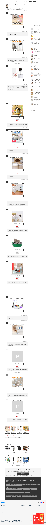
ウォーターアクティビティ (26, 484)
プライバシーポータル (26, 520)
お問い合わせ (2, 520)
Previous (5, 428)
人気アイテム (22, 1)
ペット (6, 437)
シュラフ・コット (24, 488)
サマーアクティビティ (32, 484)
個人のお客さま (3, 505)
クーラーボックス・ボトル (29, 488)
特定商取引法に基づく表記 (4, 521)
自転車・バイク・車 (15, 484)
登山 (9, 484)
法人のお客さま (23, 505)
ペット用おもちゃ (15, 437)
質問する (31, 1)
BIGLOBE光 (23, 507)
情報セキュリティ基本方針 (11, 521)
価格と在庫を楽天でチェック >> (24, 31)
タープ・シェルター (10, 488)
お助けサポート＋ (4, 513)
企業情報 (30, 505)
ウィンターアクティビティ (37, 484)
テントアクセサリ (14, 488)
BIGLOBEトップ (21, 521)
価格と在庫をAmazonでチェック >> (24, 84)
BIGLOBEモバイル (4, 510)
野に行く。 (7, 465)
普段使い (14, 485)
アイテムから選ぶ (33, 110)
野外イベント (7, 485)
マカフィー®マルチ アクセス (24, 515)
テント (6, 488)
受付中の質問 (17, 1)
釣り (11, 484)
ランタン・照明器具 (34, 488)
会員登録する (23, 473)
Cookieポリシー (32, 520)
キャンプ (7, 484)
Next (28, 428)
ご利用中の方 (39, 505)
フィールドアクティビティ (20, 484)
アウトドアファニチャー (19, 488)
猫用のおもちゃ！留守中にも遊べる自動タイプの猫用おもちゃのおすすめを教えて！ (17, 465)
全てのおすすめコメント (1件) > (24, 127)
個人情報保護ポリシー (20, 520)
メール (39, 507)
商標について (16, 521)
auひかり (3, 509)
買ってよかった (19, 437)
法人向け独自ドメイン (24, 516)
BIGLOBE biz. (23, 506)
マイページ (38, 1)
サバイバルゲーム (11, 485)
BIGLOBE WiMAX (4, 511)
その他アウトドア (20, 485)
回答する (34, 1)
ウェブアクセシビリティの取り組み (13, 520)
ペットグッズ (11, 437)
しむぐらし (15, 509)
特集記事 (27, 1)
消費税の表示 (6, 520)
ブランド (31, 507)
